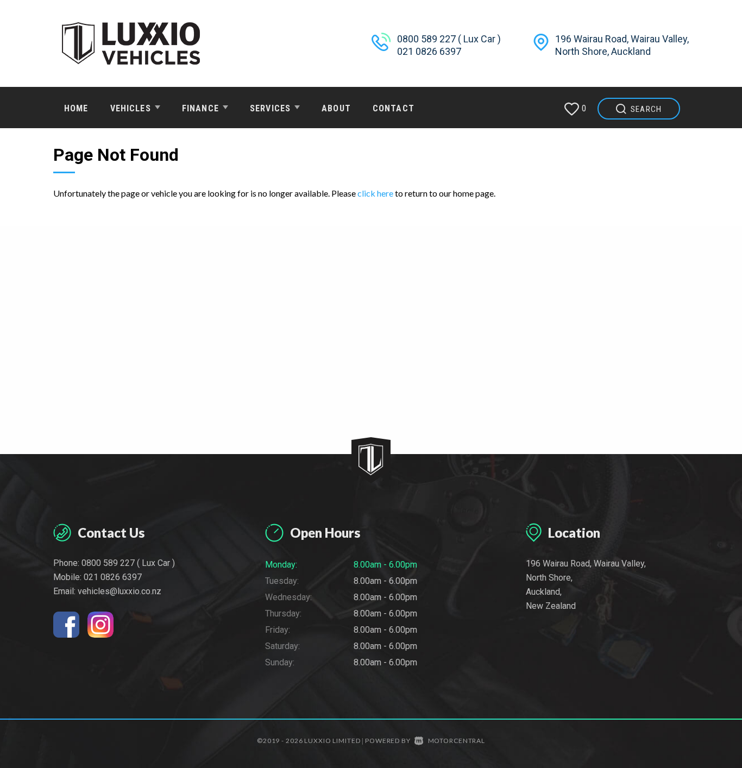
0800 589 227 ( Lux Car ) (449, 39)
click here (375, 193)
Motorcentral (456, 740)
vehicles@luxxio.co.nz (119, 591)
